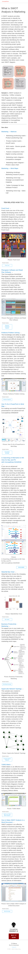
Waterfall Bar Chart (7, 572)
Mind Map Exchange (7, 684)
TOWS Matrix (6, 764)
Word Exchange (7, 911)
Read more (21, 567)
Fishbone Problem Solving (10, 332)
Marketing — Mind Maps (9, 168)
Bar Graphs (7, 619)
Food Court (5, 208)
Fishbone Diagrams (7, 399)
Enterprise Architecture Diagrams (7, 327)
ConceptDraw (5, 1)
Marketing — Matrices (9, 131)
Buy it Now (14, 936)
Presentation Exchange (7, 452)
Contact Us (14, 947)
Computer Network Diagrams (7, 759)
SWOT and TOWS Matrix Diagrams (7, 815)
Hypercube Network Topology (11, 689)
